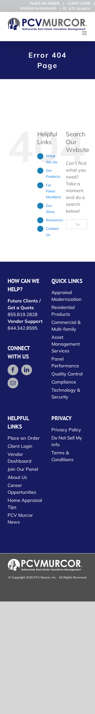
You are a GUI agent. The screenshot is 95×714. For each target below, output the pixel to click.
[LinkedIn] (26, 370)
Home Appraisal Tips (25, 503)
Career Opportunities (22, 488)
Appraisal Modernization (66, 295)
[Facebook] (13, 370)
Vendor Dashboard (38, 8)
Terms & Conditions (62, 456)
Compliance (63, 382)
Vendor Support (25, 321)
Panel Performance (65, 362)
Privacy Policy (66, 430)
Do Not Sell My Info (66, 441)
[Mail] (13, 383)
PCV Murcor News (20, 518)
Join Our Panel (23, 469)
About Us (17, 477)
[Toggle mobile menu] (84, 33)
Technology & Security (65, 393)
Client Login (78, 3)
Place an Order (44, 3)
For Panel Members (53, 191)
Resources (54, 220)
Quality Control (67, 374)
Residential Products (63, 310)
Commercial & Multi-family (66, 325)
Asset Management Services (65, 344)
